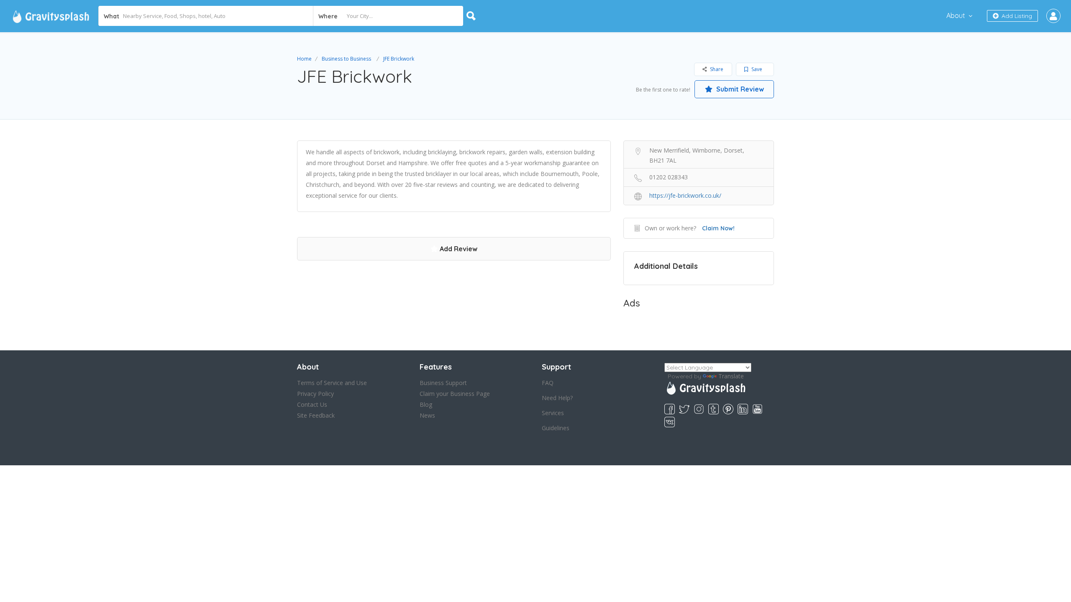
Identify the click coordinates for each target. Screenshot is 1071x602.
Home (304, 58)
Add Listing (1016, 16)
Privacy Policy (315, 394)
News (427, 415)
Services (553, 413)
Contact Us (312, 404)
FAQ (547, 383)
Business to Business (346, 58)
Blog (426, 404)
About (955, 15)
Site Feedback (316, 415)
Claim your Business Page (455, 394)
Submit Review (739, 89)
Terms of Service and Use (332, 383)
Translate (731, 376)
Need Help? (557, 398)
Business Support (443, 383)
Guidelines (555, 428)
